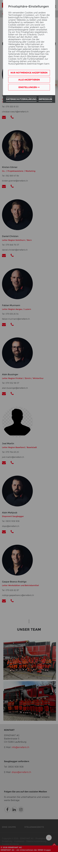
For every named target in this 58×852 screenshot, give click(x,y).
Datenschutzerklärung (21, 99)
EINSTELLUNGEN (27, 87)
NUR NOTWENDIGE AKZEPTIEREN (29, 72)
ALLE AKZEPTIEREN (29, 79)
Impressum (45, 99)
